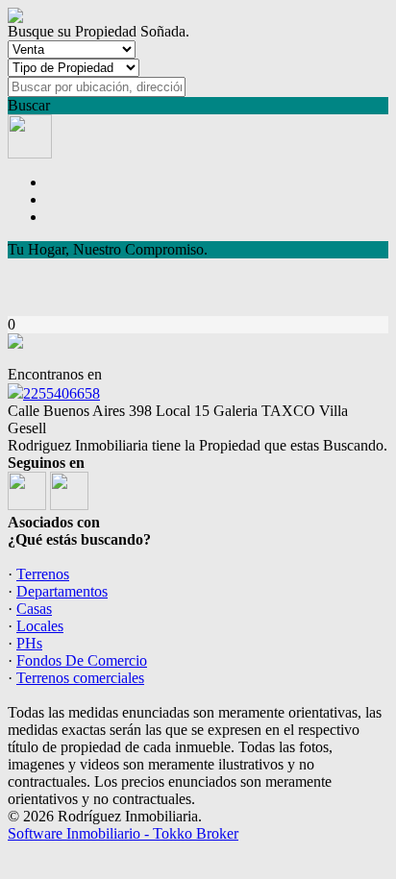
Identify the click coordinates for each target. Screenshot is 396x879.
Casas (34, 608)
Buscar (29, 105)
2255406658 (61, 393)
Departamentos (62, 591)
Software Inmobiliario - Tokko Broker (123, 833)
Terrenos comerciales (80, 678)
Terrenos (42, 574)
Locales (39, 626)
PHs (29, 643)
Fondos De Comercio (81, 660)
